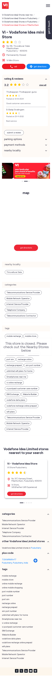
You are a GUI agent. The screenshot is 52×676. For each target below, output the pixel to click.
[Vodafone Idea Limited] (5, 5)
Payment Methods (14, 144)
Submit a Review (14, 132)
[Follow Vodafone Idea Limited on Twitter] (21, 671)
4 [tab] (29, 503)
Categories (8, 513)
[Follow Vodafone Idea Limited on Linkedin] (26, 671)
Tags (4, 569)
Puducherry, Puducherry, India (15, 562)
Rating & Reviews (13, 78)
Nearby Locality (12, 150)
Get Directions (26, 248)
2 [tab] (24, 181)
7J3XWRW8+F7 (9, 559)
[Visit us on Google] (17, 671)
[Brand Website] (35, 671)
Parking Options (13, 139)
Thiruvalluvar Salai (14, 272)
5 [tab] (31, 503)
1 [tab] (22, 181)
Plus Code (7, 552)
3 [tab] (29, 181)
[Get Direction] (35, 562)
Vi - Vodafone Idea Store (22, 463)
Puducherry (36, 548)
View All (42, 85)
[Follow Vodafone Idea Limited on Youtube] (31, 671)
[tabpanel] (26, 171)
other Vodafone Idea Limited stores (23, 541)
